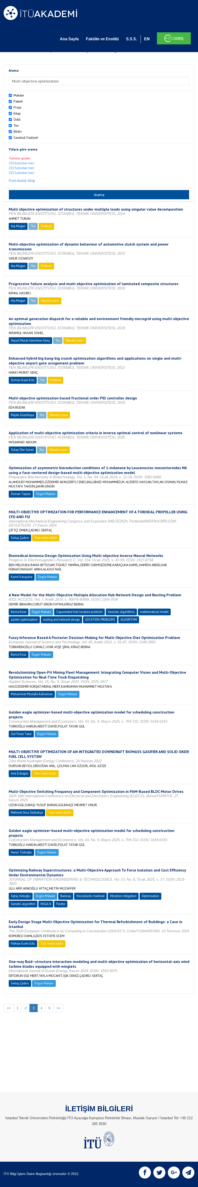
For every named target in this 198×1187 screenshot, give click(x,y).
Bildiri (18, 131)
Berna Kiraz (18, 612)
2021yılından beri (21, 173)
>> (58, 1008)
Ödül (17, 119)
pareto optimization (24, 620)
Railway (65, 896)
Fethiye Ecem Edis (23, 943)
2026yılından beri (21, 163)
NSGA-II (46, 904)
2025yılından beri (21, 168)
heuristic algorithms (121, 612)
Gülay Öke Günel (22, 450)
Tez (16, 125)
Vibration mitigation (123, 896)
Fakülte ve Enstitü (102, 39)
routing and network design (61, 620)
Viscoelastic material (90, 896)
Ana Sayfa (69, 39)
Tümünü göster (19, 158)
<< (9, 1008)
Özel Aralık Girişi (22, 180)
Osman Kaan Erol (23, 380)
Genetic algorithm (23, 904)
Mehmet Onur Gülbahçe (27, 812)
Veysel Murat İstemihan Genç (30, 340)
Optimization (150, 896)
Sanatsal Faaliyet (26, 137)
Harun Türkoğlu (21, 852)
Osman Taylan (21, 494)
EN (147, 39)
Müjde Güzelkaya (22, 415)
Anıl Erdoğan (19, 773)
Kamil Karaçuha (21, 577)
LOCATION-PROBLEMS (100, 620)
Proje (17, 107)
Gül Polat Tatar (21, 734)
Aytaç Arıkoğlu (20, 896)
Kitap (17, 113)
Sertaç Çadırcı (20, 538)
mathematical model (154, 612)
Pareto (60, 904)
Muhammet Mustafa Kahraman (32, 694)
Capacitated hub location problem (79, 612)
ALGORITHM (128, 620)
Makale (19, 95)
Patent (18, 101)
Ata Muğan (18, 226)
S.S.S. (131, 39)
